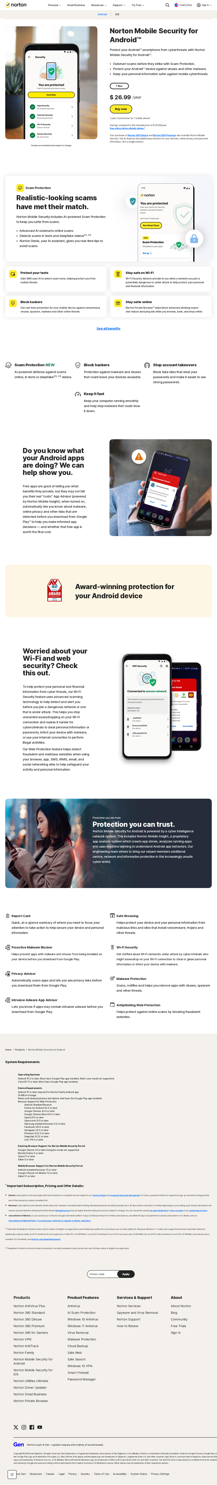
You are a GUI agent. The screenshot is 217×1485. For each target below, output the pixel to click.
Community (179, 1319)
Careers (50, 1474)
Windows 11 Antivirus (83, 1326)
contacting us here (198, 1210)
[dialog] (12, 1474)
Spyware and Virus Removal (137, 1313)
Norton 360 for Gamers (31, 1333)
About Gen (20, 1474)
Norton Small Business (30, 1394)
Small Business (76, 5)
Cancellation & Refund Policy (22, 1221)
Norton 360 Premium (164, 135)
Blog (174, 1313)
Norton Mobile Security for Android (33, 1361)
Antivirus (74, 1306)
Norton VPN (22, 1339)
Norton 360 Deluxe (138, 135)
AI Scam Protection (81, 1313)
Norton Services (129, 1306)
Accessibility (120, 1474)
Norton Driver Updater (30, 1387)
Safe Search (76, 1359)
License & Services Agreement (125, 1195)
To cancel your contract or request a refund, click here (64, 1221)
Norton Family (24, 1353)
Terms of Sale (99, 1195)
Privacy (72, 1474)
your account (176, 1210)
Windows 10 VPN (80, 1366)
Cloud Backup (78, 1346)
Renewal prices (62, 1210)
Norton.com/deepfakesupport (45, 1239)
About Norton (181, 1306)
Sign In (176, 1333)
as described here (159, 1210)
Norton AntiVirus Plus (29, 1306)
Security (85, 1474)
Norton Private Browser (31, 1401)
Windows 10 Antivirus (83, 1319)
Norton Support (128, 1319)
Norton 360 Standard (29, 1313)
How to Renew (127, 1326)
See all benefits (108, 328)
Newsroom (36, 1474)
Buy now (121, 109)
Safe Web (75, 1353)
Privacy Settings (160, 1474)
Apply (126, 1274)
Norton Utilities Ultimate (31, 1381)
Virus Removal (78, 1333)
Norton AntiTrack (26, 1346)
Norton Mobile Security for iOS (33, 1372)
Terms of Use (101, 1474)
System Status (139, 1474)
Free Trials (178, 1326)
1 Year (119, 86)
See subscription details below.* (127, 128)
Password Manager (82, 1379)
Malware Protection (82, 1339)
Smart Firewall (78, 1373)
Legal (61, 1474)
